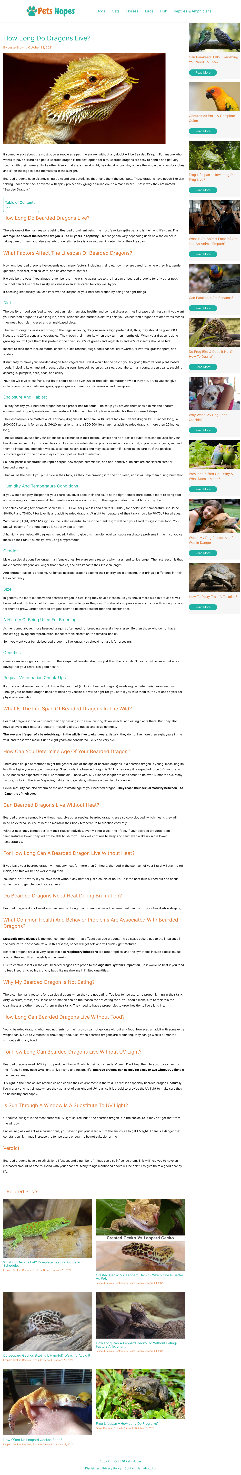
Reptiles (26, 1270)
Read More (203, 72)
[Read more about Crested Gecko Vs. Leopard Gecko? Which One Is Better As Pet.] (140, 1234)
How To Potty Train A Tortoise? (213, 597)
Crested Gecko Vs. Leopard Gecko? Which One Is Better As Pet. (139, 1276)
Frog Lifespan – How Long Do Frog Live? (127, 1424)
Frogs (99, 1428)
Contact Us (132, 1468)
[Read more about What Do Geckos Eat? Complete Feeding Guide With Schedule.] (47, 1228)
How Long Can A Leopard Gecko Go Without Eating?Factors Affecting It (137, 1344)
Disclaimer (92, 1468)
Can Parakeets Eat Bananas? (211, 298)
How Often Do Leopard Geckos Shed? (32, 1440)
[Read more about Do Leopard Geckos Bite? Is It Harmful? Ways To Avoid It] (47, 1321)
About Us (149, 1468)
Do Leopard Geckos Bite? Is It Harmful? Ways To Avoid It (46, 1355)
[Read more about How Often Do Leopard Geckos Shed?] (47, 1402)
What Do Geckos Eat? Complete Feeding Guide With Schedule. (43, 1263)
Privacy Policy (111, 1468)
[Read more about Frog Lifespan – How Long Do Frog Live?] (140, 1393)
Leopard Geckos (12, 1270)
